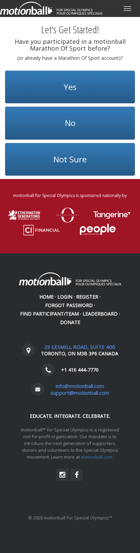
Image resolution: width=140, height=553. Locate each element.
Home (46, 296)
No (70, 122)
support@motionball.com (80, 392)
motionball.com (96, 457)
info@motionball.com (80, 385)
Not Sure (70, 159)
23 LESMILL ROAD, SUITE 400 (79, 346)
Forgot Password (69, 305)
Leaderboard (100, 313)
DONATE (70, 322)
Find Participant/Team (49, 313)
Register (87, 296)
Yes (70, 86)
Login (64, 296)
